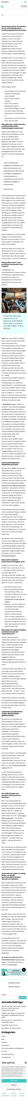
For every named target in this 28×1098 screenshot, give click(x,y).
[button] (25, 1062)
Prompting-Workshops (8, 556)
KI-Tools (4, 1051)
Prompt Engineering (8, 1054)
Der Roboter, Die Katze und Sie (11, 1028)
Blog (3, 1039)
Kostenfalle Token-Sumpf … (10, 1025)
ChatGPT (4, 1042)
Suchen (4, 994)
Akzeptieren (14, 1081)
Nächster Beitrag (14, 986)
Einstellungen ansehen (14, 1089)
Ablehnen (14, 1085)
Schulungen (13, 964)
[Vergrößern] (24, 16)
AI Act (3, 1036)
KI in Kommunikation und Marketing (12, 1048)
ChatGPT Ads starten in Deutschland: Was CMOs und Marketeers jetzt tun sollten (13, 1015)
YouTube (9, 934)
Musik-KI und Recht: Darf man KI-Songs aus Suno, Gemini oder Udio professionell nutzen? (14, 1008)
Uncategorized (6, 1057)
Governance (5, 1045)
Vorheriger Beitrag (14, 983)
